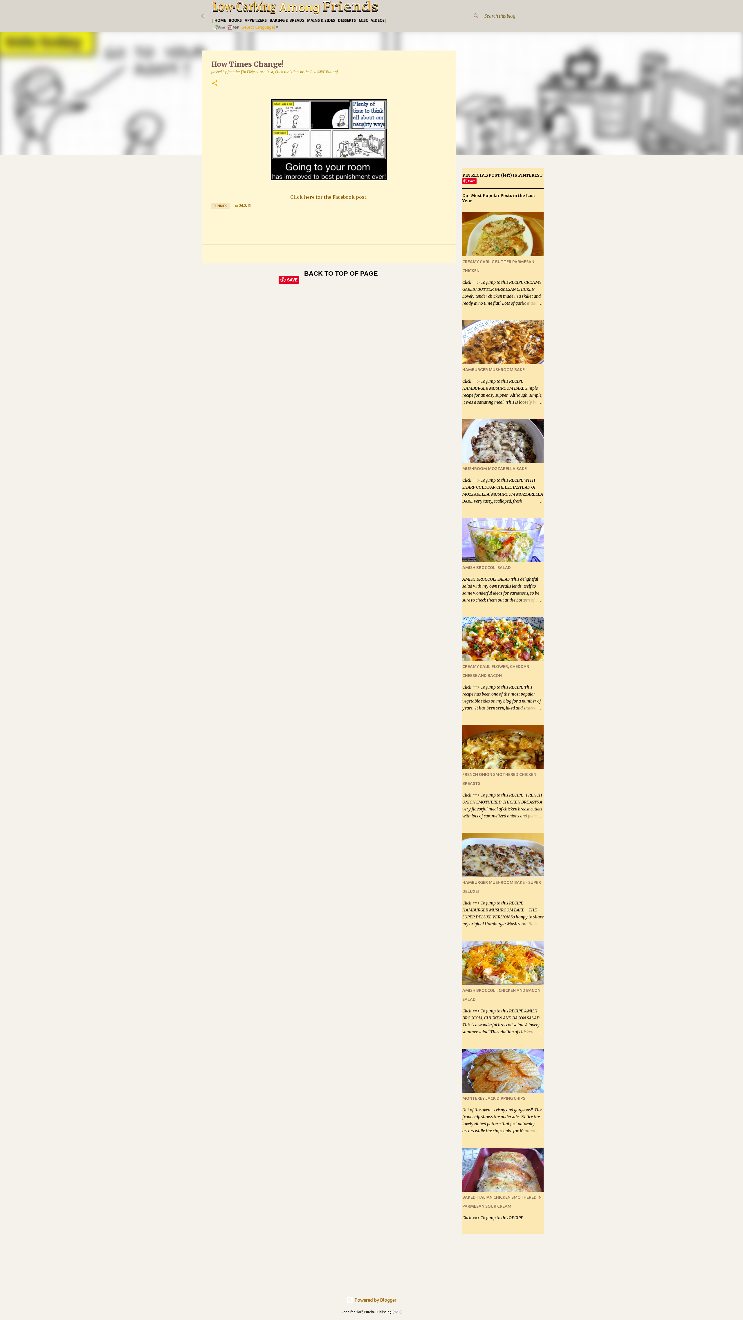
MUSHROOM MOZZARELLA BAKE (494, 468)
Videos (378, 20)
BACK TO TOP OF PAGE (341, 273)
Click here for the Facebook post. (328, 197)
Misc (363, 20)
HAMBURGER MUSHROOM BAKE (493, 369)
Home (220, 20)
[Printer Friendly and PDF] (226, 29)
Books (235, 20)
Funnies (220, 206)
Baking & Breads (287, 20)
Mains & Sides (321, 20)
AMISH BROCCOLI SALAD (486, 567)
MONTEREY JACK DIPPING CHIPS (493, 1098)
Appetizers (256, 20)
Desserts (347, 20)
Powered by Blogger (375, 1300)
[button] (214, 84)
